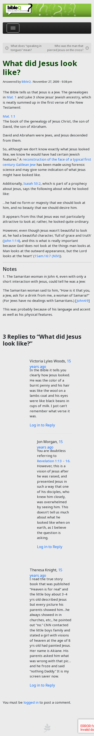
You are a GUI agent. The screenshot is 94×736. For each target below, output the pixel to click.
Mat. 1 (12, 97)
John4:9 (83, 300)
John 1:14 (11, 240)
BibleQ (26, 81)
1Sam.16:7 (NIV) (47, 256)
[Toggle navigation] (13, 28)
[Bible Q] (47, 10)
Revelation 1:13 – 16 (53, 461)
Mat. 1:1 (9, 116)
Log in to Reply (42, 425)
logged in (31, 702)
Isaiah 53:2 (32, 183)
